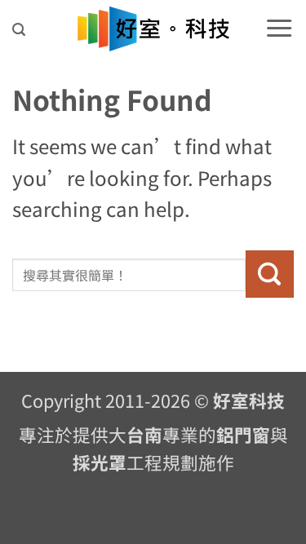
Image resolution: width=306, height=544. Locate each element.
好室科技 (249, 400)
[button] (18, 30)
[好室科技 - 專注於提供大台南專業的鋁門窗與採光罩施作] (153, 29)
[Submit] (270, 274)
